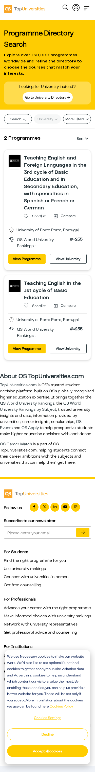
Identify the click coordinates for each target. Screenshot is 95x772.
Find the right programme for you (35, 560)
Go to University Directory (46, 97)
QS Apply (30, 427)
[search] (65, 8)
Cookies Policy (61, 706)
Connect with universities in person (36, 576)
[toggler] (86, 6)
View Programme (27, 259)
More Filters (75, 119)
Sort (80, 138)
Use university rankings (25, 568)
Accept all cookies (47, 751)
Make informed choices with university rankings (47, 616)
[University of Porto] (15, 160)
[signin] (76, 6)
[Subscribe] (82, 532)
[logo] (24, 7)
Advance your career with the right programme (47, 607)
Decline (48, 734)
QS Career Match (16, 444)
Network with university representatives (41, 624)
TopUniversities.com (18, 385)
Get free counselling (22, 585)
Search (16, 119)
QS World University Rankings (27, 403)
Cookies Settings (47, 717)
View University (68, 259)
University (45, 119)
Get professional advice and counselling (40, 632)
